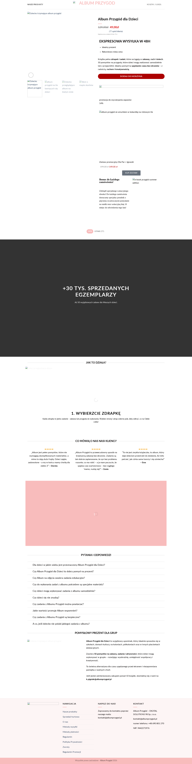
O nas (65, 722)
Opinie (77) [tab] (99, 231)
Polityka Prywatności (72, 742)
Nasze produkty (70, 712)
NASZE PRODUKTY (35, 4)
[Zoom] (30, 75)
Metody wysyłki (70, 727)
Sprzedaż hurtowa (71, 717)
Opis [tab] (90, 231)
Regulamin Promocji (72, 752)
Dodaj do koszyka (131, 76)
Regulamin (67, 737)
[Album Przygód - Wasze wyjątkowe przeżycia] (96, 4)
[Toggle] (30, 565)
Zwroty (66, 747)
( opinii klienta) (116, 31)
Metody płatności (71, 732)
